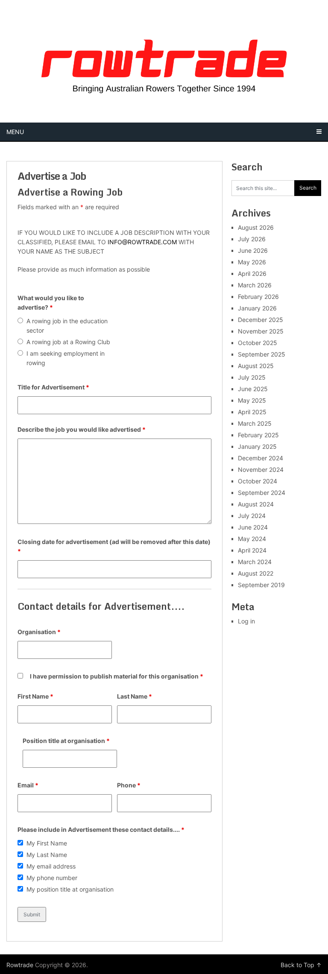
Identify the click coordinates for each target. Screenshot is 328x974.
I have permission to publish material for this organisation (116, 676)
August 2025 (256, 365)
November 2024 (261, 469)
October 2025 (257, 342)
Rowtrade (19, 964)
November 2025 (261, 331)
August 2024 (256, 504)
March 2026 (255, 285)
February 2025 (258, 435)
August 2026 (256, 227)
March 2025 (255, 423)
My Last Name (46, 854)
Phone (129, 785)
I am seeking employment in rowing (65, 358)
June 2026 (253, 250)
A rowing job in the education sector (67, 325)
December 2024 (260, 458)
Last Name (134, 696)
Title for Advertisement (53, 387)
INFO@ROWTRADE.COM (142, 242)
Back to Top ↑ (301, 964)
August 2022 (255, 573)
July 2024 (252, 515)
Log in (246, 621)
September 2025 (261, 354)
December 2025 (260, 319)
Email (28, 785)
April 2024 (252, 550)
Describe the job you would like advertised (82, 429)
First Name (35, 696)
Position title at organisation (66, 740)
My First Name (46, 843)
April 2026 (252, 273)
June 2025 (253, 388)
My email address (51, 866)
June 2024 (253, 527)
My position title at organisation (70, 889)
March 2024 (255, 561)
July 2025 (252, 377)
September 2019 (261, 584)
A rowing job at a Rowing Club (68, 341)
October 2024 (257, 481)
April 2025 (252, 411)
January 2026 (257, 308)
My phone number (51, 877)
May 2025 (252, 400)
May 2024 (252, 538)
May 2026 (252, 262)
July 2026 (252, 239)
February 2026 (258, 296)
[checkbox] (20, 842)
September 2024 (261, 492)
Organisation (39, 631)
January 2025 (257, 446)
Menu (15, 131)
